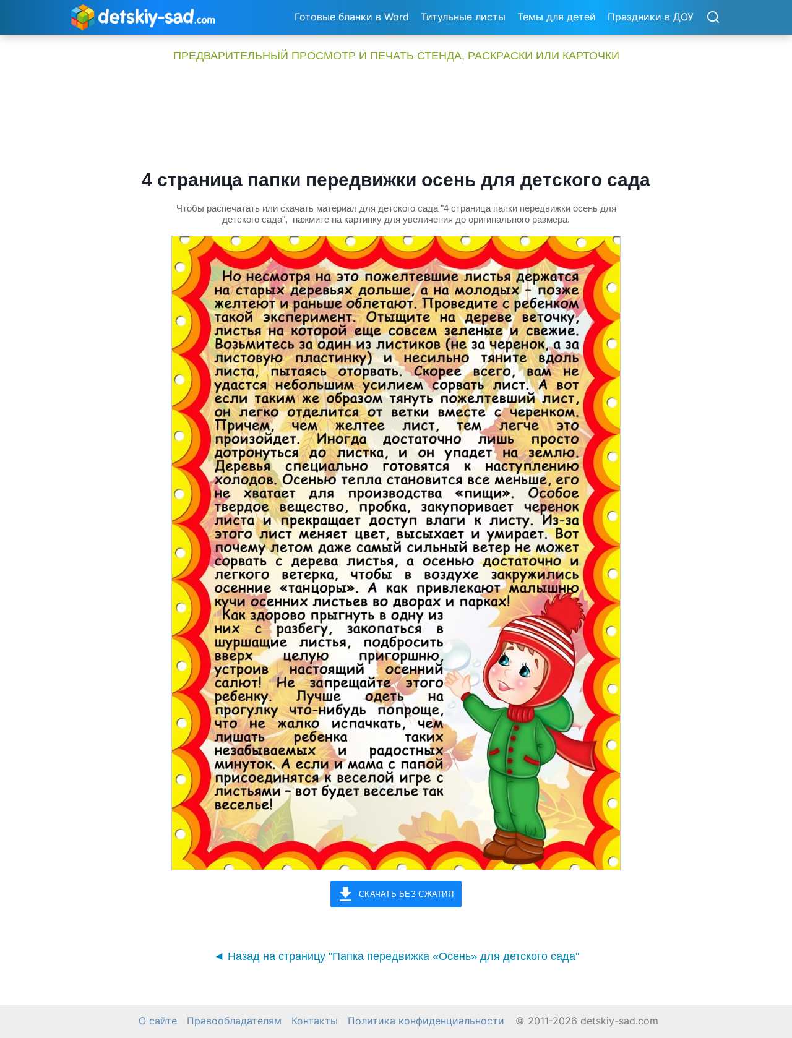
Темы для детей (556, 17)
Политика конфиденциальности (426, 1021)
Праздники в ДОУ (651, 17)
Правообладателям (234, 1021)
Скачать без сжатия (406, 894)
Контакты (314, 1021)
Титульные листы (463, 17)
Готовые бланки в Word (352, 17)
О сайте (158, 1021)
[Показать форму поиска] (713, 18)
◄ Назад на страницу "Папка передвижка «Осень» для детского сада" (396, 956)
